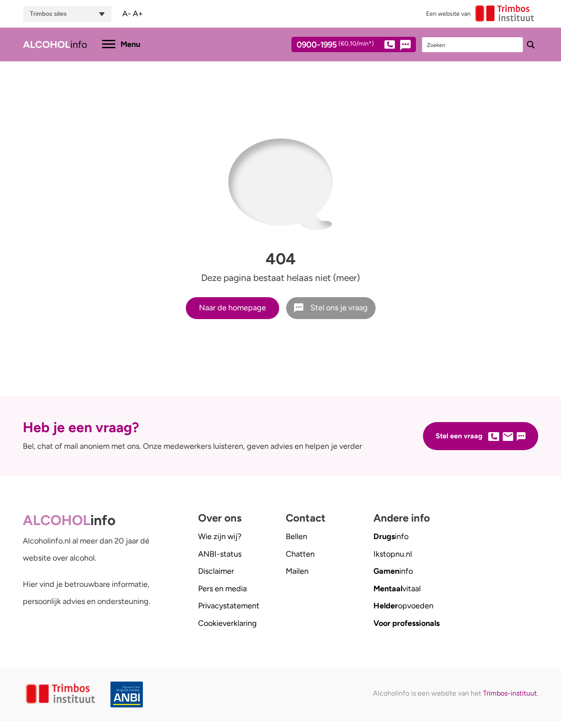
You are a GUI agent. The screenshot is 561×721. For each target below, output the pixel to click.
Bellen (296, 536)
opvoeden (403, 606)
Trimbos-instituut (510, 693)
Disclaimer (216, 571)
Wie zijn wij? (219, 536)
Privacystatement (228, 606)
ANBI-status (219, 554)
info (390, 536)
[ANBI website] (127, 694)
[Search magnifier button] (530, 44)
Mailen (297, 571)
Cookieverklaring (227, 623)
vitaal (397, 588)
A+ (138, 13)
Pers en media (222, 588)
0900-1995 (335, 45)
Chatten (300, 554)
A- (126, 13)
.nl (392, 554)
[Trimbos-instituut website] (61, 694)
